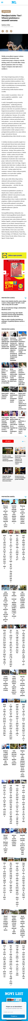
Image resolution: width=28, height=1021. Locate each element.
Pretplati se (14, 1016)
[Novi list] (14, 2)
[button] (24, 272)
